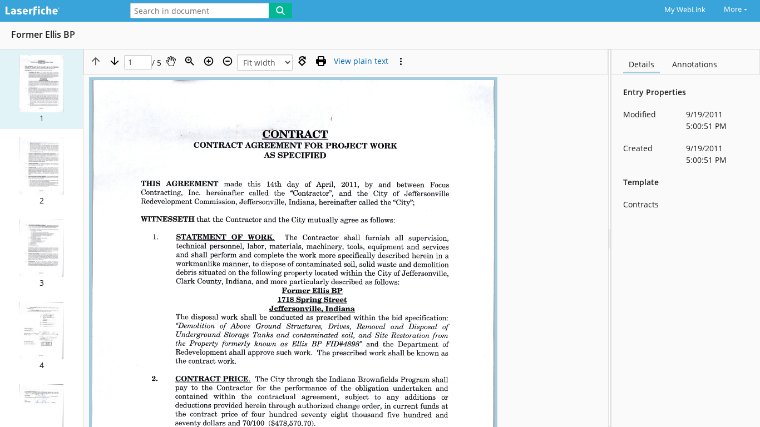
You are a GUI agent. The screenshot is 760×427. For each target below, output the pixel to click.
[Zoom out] (227, 61)
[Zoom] (189, 61)
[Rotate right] (302, 61)
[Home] (58, 11)
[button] (41, 89)
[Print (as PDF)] (321, 61)
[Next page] (114, 61)
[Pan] (170, 61)
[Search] (280, 10)
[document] (685, 238)
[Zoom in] (208, 61)
